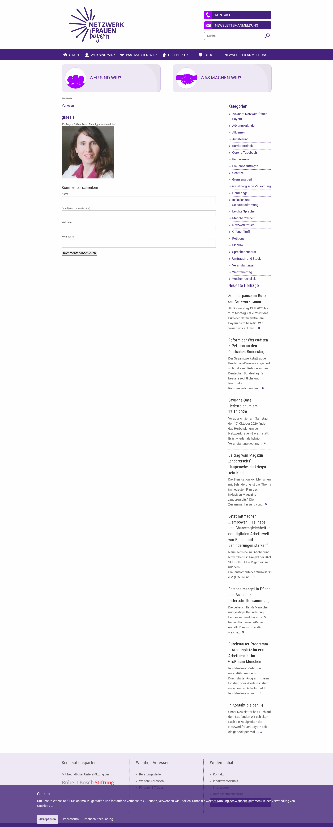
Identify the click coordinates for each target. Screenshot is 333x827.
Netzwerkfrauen (243, 225)
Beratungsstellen (151, 774)
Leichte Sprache (243, 211)
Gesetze (238, 173)
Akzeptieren (47, 819)
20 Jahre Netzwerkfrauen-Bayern (250, 116)
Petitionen (239, 238)
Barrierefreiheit (242, 146)
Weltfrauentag (242, 272)
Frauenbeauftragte (245, 166)
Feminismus (240, 159)
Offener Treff (241, 231)
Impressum (71, 819)
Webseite (66, 222)
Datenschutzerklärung (98, 819)
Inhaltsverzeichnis (225, 781)
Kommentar (68, 236)
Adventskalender (244, 125)
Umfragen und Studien (247, 258)
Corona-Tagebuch (244, 152)
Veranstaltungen (243, 265)
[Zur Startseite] (96, 24)
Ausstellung (240, 139)
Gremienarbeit (242, 179)
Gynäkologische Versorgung (251, 186)
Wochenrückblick (244, 279)
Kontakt (218, 774)
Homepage (240, 193)
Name (65, 194)
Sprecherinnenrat (244, 252)
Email (76, 208)
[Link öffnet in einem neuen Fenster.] (88, 782)
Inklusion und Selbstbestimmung (245, 202)
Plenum (237, 245)
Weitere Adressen (151, 781)
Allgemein (239, 132)
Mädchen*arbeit (243, 218)
